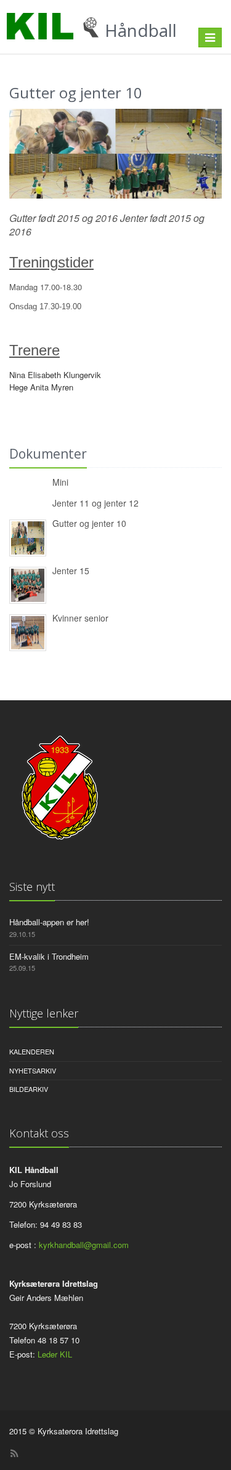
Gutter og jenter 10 (89, 523)
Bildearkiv (28, 1089)
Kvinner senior (80, 618)
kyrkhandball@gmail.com (84, 1245)
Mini (60, 482)
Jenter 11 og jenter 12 (95, 503)
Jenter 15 (70, 570)
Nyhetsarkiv (32, 1070)
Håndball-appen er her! (49, 922)
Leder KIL (55, 1354)
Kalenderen (31, 1051)
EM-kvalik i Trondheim (49, 956)
